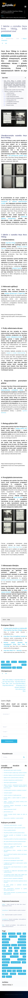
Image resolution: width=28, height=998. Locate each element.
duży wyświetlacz (21, 945)
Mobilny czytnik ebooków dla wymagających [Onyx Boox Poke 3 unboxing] (15, 644)
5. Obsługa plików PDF (11, 100)
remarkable (13, 973)
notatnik (9, 970)
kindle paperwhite (14, 956)
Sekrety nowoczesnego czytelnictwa (12, 858)
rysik (4, 976)
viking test (19, 667)
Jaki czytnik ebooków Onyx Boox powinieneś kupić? (15, 841)
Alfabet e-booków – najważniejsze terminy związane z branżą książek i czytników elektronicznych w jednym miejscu (15, 786)
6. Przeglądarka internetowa (12, 101)
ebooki (10, 950)
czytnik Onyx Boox (21, 942)
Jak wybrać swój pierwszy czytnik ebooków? (13, 780)
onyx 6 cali (14, 661)
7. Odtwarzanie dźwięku (11, 103)
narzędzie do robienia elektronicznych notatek (12, 968)
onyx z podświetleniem (6, 667)
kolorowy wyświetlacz (15, 962)
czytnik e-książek (6, 939)
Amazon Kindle (12, 933)
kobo (24, 956)
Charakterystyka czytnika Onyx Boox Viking (14, 89)
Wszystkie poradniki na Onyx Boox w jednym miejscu (15, 839)
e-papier (23, 948)
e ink (16, 950)
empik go (16, 953)
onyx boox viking (22, 661)
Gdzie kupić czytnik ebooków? (10, 782)
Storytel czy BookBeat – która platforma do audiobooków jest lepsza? (14, 920)
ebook (4, 950)
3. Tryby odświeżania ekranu (12, 96)
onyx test (24, 664)
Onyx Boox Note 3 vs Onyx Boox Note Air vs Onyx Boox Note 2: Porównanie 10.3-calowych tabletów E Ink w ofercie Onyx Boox (19, 685)
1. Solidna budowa (10, 93)
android (19, 933)
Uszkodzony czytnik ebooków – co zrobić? (13, 825)
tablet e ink (9, 976)
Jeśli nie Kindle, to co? (8, 811)
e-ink (10, 948)
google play (23, 953)
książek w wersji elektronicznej (15, 353)
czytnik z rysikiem (6, 945)
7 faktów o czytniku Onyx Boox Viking (12, 91)
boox (24, 933)
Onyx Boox (19, 970)
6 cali (3, 661)
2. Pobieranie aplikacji (11, 94)
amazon (4, 933)
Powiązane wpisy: (10, 105)
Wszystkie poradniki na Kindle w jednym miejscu (14, 832)
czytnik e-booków (13, 936)
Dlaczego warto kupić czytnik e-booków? (12, 770)
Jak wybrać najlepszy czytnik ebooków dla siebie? (14, 775)
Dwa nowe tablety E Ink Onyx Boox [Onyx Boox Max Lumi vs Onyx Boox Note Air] (8, 682)
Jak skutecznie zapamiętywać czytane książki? (13, 860)
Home (2, 15)
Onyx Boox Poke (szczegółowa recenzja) (15, 636)
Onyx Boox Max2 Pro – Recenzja (13, 650)
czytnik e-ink (22, 936)
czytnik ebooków (22, 939)
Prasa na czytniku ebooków (10, 830)
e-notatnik (17, 948)
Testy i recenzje (6, 35)
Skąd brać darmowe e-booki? (10, 809)
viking (14, 667)
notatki (4, 970)
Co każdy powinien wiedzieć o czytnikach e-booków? (15, 790)
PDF (24, 970)
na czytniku (5, 965)
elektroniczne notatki (7, 953)
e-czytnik (4, 948)
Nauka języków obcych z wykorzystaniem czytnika (14, 827)
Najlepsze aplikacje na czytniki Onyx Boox (13, 844)
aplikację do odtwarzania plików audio (11, 580)
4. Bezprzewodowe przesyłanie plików (14, 98)
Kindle (4, 956)
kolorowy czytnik (6, 959)
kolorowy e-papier (21, 959)
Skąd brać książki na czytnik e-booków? (17, 910)
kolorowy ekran (6, 962)
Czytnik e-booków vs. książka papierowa (12, 795)
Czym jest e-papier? (8, 792)
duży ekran (14, 945)
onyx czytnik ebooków (6, 664)
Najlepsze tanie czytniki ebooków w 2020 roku (14, 777)
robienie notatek (22, 973)
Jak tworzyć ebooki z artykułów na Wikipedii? (13, 878)
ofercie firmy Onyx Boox (15, 547)
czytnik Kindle (5, 942)
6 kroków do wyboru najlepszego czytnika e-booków (15, 772)
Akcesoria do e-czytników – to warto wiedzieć (13, 818)
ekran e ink (23, 950)
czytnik (4, 936)
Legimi (24, 962)
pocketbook (5, 973)
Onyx (8, 661)
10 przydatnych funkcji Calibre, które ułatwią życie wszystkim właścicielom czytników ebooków (15, 875)
